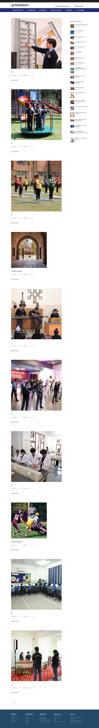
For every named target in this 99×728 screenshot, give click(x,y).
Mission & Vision (57, 716)
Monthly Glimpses (14, 716)
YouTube (27, 721)
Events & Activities (56, 10)
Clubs (55, 718)
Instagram (27, 718)
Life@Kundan (42, 10)
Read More (15, 80)
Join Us (12, 718)
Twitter (26, 720)
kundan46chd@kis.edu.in (62, 6)
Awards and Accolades (58, 721)
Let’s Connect (80, 10)
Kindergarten (32, 10)
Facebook (27, 716)
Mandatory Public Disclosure (45, 721)
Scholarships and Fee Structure (45, 720)
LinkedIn (26, 723)
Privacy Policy (13, 721)
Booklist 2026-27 (43, 718)
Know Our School (18, 10)
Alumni (55, 720)
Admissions (69, 10)
